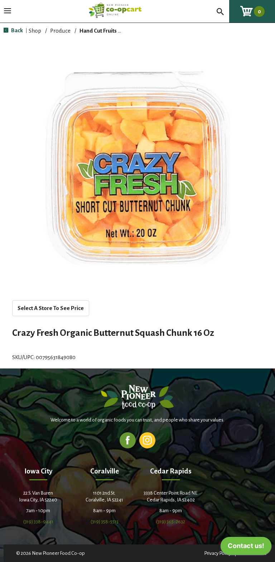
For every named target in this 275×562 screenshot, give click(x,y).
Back (16, 30)
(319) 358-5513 (105, 521)
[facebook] (128, 440)
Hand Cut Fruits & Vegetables (115, 31)
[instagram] (147, 440)
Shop (35, 31)
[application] (246, 547)
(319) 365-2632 (170, 521)
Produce (60, 31)
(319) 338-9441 (38, 521)
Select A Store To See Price (51, 308)
